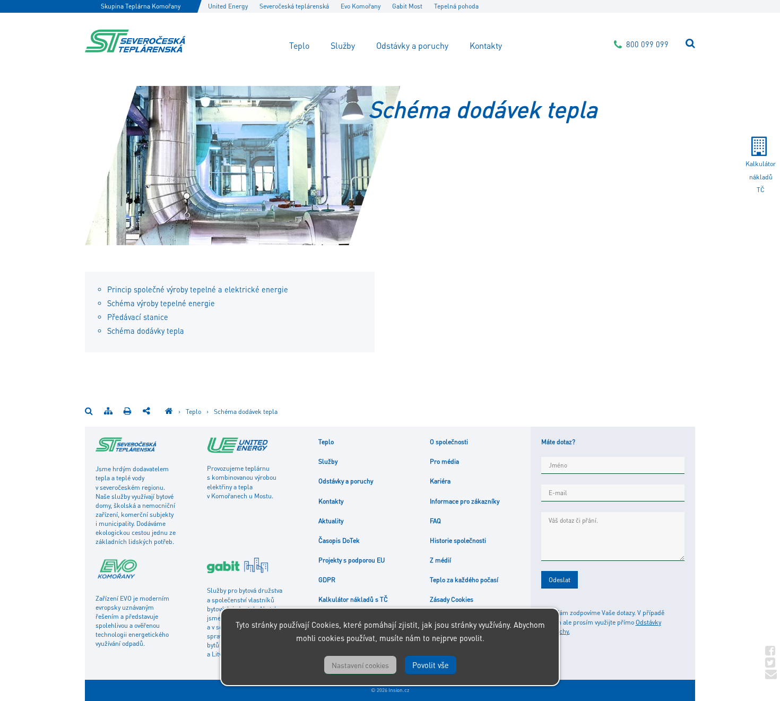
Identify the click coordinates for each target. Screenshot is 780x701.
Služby (343, 45)
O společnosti (449, 441)
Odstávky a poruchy (412, 45)
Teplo (299, 45)
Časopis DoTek (339, 540)
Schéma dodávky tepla (145, 330)
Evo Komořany (360, 6)
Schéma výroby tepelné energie (161, 303)
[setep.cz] (169, 411)
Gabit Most (407, 6)
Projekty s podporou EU (351, 560)
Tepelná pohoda (456, 6)
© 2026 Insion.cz (390, 690)
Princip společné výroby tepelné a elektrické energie (197, 289)
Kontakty (486, 45)
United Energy (228, 6)
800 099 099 (647, 44)
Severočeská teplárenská (294, 6)
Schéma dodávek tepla (246, 411)
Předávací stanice (137, 317)
